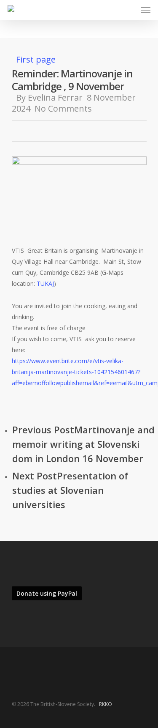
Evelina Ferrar (55, 97)
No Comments (63, 108)
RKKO (105, 704)
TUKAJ (45, 283)
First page (36, 59)
